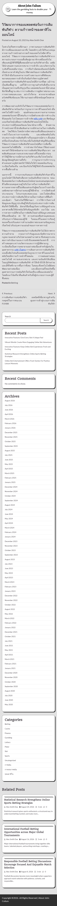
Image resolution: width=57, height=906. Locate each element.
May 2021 (9, 650)
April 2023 (9, 577)
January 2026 (10, 428)
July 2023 (8, 564)
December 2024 (11, 487)
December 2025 (11, 432)
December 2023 (11, 541)
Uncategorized (10, 760)
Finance (8, 733)
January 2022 (10, 627)
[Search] (50, 9)
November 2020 (11, 677)
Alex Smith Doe (37, 40)
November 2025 (11, 437)
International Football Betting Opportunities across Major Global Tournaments (24, 832)
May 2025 (9, 464)
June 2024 (9, 514)
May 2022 (9, 614)
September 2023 (11, 555)
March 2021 (9, 659)
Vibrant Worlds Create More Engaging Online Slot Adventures (28, 342)
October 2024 (10, 496)
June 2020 (9, 700)
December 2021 (11, 632)
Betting (14, 282)
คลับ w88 (38, 118)
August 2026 (10, 401)
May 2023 (9, 573)
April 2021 (9, 655)
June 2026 (9, 410)
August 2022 (10, 609)
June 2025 (9, 460)
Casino (7, 729)
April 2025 (9, 469)
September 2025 (11, 446)
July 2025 (8, 455)
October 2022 (10, 605)
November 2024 (11, 491)
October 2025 (10, 441)
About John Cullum (29, 5)
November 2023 (11, 546)
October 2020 (10, 682)
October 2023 (10, 550)
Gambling (8, 738)
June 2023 (9, 568)
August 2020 (10, 691)
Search (8, 316)
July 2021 (8, 641)
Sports (7, 756)
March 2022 (9, 618)
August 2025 (10, 450)
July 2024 (8, 509)
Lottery (7, 742)
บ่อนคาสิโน (9, 774)
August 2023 (10, 559)
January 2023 (10, 591)
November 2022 (11, 600)
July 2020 (8, 695)
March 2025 (9, 473)
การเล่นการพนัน (11, 769)
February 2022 (10, 623)
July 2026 (8, 405)
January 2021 (10, 668)
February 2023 (10, 587)
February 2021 (10, 664)
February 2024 (10, 532)
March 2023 (9, 582)
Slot (6, 751)
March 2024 (9, 528)
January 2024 (10, 537)
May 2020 (9, 704)
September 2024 (11, 500)
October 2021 (10, 636)
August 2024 (10, 505)
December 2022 (11, 596)
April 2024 (9, 523)
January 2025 (10, 482)
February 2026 (10, 423)
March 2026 (9, 419)
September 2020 (11, 686)
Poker (7, 747)
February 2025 (10, 478)
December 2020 (11, 673)
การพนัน (8, 765)
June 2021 (9, 646)
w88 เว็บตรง (20, 249)
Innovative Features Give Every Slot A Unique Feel (24, 338)
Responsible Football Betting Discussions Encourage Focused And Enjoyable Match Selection (27, 864)
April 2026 (9, 414)
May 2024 (9, 519)
